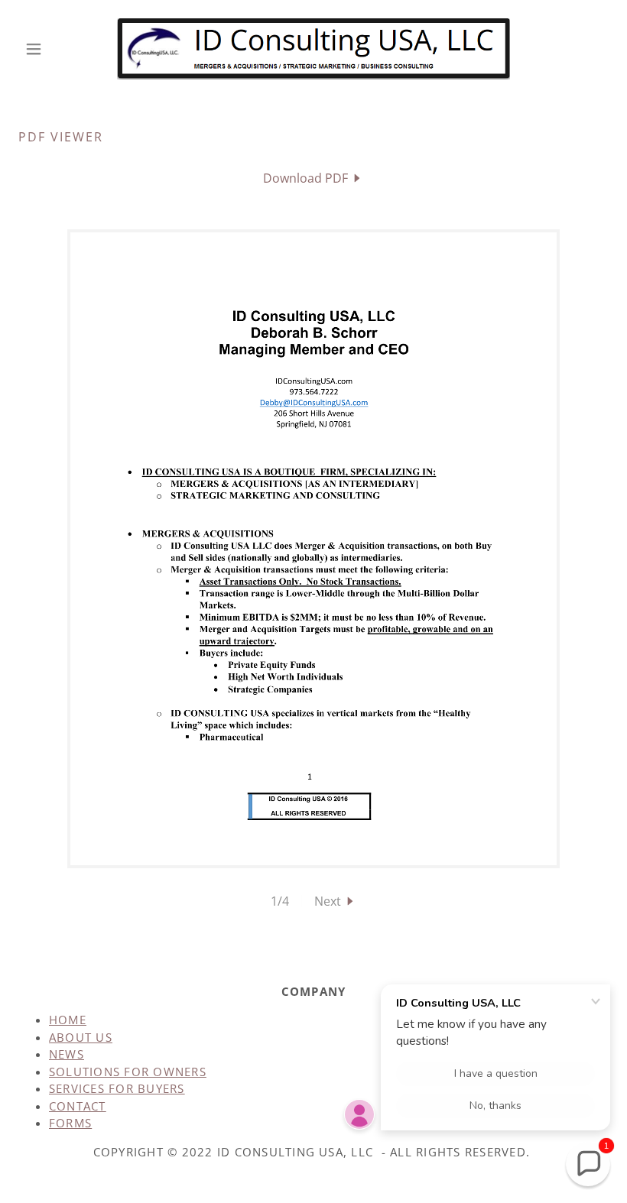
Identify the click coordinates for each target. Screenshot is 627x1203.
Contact (77, 1106)
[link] (313, 48)
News (66, 1054)
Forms (70, 1122)
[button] (62, 49)
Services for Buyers (117, 1088)
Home (67, 1019)
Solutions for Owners (127, 1071)
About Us (80, 1037)
